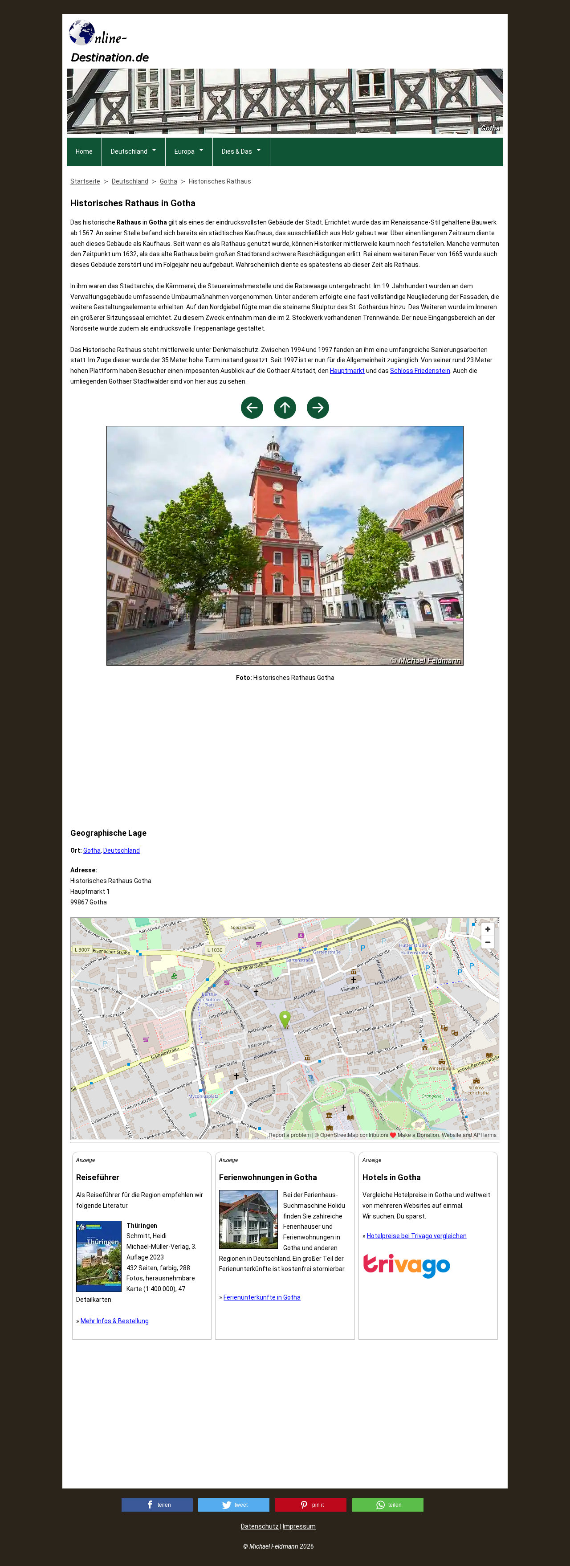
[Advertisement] (341, 40)
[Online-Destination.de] (109, 59)
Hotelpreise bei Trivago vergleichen (417, 1235)
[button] (157, 1505)
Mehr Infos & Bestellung (115, 1321)
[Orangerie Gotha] (318, 416)
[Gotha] (285, 416)
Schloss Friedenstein (420, 370)
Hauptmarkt (347, 370)
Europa (185, 151)
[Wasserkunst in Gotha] (252, 416)
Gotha (92, 850)
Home (84, 151)
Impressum (299, 1526)
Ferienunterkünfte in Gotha (262, 1297)
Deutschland (129, 151)
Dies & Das (237, 151)
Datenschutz (260, 1526)
